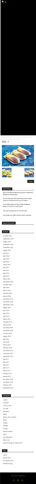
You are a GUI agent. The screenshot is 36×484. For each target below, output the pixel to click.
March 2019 (6, 319)
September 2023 (8, 244)
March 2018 (6, 345)
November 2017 (8, 353)
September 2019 (8, 305)
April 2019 (6, 316)
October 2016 (7, 385)
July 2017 (6, 359)
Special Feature (8, 431)
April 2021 (6, 276)
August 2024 (7, 242)
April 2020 (6, 287)
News (5, 420)
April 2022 (6, 262)
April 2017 (6, 368)
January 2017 (7, 376)
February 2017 (7, 373)
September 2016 (8, 388)
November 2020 (8, 282)
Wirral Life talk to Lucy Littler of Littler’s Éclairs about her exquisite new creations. (17, 138)
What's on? (6, 440)
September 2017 (8, 356)
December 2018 (8, 328)
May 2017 (6, 365)
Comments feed (8, 461)
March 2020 (6, 290)
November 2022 (8, 247)
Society (5, 428)
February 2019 (7, 322)
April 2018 (6, 342)
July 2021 (6, 267)
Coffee (5, 400)
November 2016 (8, 382)
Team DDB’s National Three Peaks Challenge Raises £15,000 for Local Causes (16, 205)
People (5, 423)
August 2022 (7, 250)
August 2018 (7, 336)
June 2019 (6, 310)
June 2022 (6, 256)
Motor (5, 414)
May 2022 (6, 259)
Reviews (5, 426)
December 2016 (8, 379)
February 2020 (7, 293)
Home (3, 137)
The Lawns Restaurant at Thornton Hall (15, 211)
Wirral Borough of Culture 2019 (12, 443)
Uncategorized (7, 437)
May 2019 (6, 313)
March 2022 (6, 264)
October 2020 (7, 285)
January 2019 (7, 325)
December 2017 (8, 350)
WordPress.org (7, 463)
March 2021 (6, 279)
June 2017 (6, 362)
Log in (5, 455)
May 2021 (6, 273)
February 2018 (7, 348)
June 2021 (6, 270)
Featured (6, 403)
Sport (4, 434)
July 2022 (6, 253)
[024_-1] (18, 166)
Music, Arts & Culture (9, 417)
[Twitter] (22, 480)
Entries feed (6, 458)
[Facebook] (13, 480)
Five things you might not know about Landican (17, 215)
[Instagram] (18, 480)
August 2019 (7, 307)
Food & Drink (7, 406)
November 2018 (8, 330)
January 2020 (7, 296)
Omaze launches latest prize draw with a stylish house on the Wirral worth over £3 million (17, 199)
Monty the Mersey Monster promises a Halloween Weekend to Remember (18, 193)
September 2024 (8, 239)
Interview (6, 411)
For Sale (5, 408)
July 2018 (6, 339)
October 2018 (7, 333)
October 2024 (7, 236)
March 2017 (6, 371)
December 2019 (8, 299)
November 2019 (8, 302)
